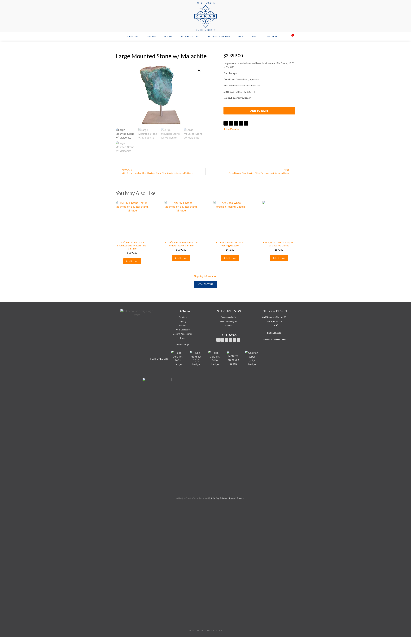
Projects (272, 36)
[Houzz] (238, 340)
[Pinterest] (230, 340)
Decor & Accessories (218, 36)
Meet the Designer (228, 321)
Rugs (240, 36)
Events (228, 325)
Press (232, 498)
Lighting (151, 36)
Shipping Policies (218, 498)
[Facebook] (222, 340)
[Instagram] (234, 340)
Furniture (132, 36)
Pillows (168, 36)
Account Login (182, 344)
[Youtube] (226, 340)
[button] (205, 284)
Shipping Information (205, 276)
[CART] (291, 36)
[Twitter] (218, 340)
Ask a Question (231, 129)
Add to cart (259, 110)
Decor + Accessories (182, 334)
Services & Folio (228, 317)
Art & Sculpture (189, 36)
